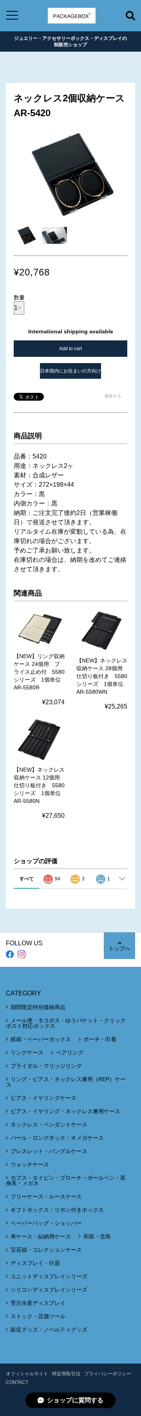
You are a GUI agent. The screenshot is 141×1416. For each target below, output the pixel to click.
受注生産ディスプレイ (38, 1303)
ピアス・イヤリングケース (43, 1098)
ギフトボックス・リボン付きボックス (57, 1210)
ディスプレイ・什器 (35, 1263)
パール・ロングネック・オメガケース (57, 1138)
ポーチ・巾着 (99, 1039)
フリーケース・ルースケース (46, 1196)
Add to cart (70, 348)
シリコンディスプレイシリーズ (49, 1289)
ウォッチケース (30, 1164)
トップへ (119, 948)
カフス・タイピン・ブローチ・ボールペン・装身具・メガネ (66, 1180)
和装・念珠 (97, 1236)
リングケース (27, 1052)
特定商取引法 (66, 1373)
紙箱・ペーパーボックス (41, 1039)
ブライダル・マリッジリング (46, 1066)
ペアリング (69, 1052)
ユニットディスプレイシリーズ (49, 1276)
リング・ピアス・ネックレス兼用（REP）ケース (66, 1082)
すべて (27, 879)
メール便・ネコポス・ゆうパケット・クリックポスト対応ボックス (66, 1023)
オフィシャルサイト (27, 1373)
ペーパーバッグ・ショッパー (46, 1223)
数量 (19, 297)
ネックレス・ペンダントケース (49, 1124)
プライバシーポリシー (107, 1373)
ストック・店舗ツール (38, 1316)
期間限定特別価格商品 (38, 1007)
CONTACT (17, 1382)
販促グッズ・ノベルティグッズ (49, 1329)
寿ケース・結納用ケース (41, 1236)
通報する (112, 396)
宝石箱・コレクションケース (46, 1250)
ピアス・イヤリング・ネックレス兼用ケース (65, 1111)
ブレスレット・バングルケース (49, 1151)
